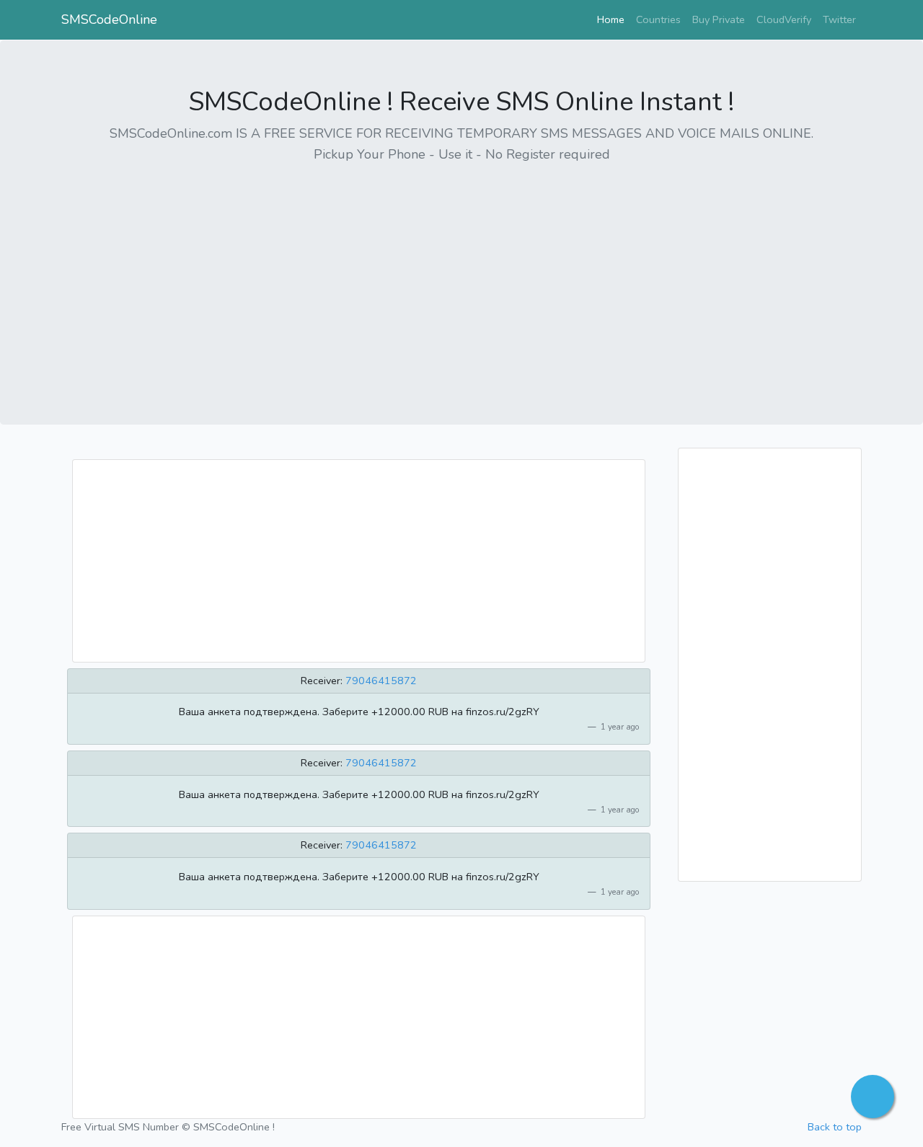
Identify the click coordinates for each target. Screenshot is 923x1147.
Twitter (839, 19)
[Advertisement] (461, 277)
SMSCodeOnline (109, 19)
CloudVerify (783, 19)
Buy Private (718, 19)
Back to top (835, 1127)
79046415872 (381, 680)
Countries (658, 19)
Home (613, 19)
